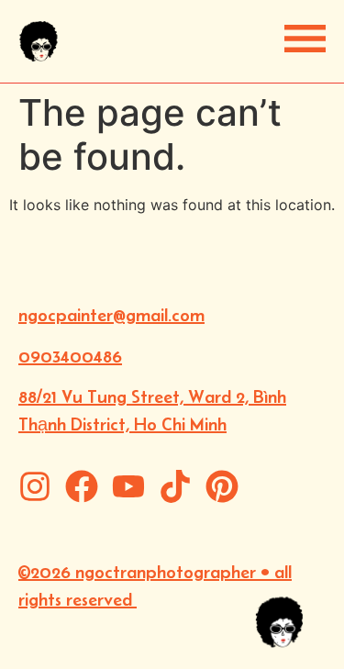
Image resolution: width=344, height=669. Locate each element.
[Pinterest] (222, 486)
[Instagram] (34, 486)
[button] (305, 38)
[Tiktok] (175, 486)
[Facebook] (81, 486)
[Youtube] (128, 486)
